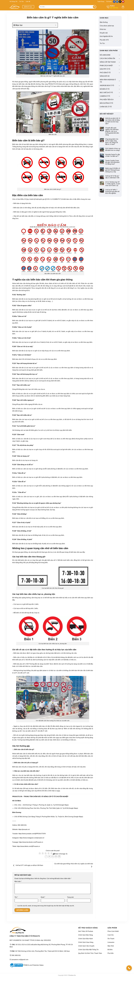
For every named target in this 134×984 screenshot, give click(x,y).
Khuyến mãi (104, 33)
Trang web (70, 897)
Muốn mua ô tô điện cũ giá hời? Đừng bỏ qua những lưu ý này (112, 170)
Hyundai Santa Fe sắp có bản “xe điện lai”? (112, 155)
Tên (16, 897)
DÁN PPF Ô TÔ (105, 69)
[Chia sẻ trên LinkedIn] (59, 856)
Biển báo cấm (16, 144)
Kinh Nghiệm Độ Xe (106, 36)
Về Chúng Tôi (13, 1)
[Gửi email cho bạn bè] (52, 856)
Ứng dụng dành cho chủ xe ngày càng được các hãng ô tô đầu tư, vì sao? (111, 141)
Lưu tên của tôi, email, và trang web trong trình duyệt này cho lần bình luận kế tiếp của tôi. (45, 905)
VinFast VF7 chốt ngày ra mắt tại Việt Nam (29, 865)
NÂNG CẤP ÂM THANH (108, 62)
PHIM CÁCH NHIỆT (106, 65)
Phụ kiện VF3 (104, 40)
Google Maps (63, 805)
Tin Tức (21, 1)
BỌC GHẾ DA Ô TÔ (106, 92)
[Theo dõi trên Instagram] (117, 1)
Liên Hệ (28, 1)
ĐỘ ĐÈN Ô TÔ (104, 89)
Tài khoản (109, 1)
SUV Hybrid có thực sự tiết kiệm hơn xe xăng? (112, 149)
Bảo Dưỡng (104, 22)
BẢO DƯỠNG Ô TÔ (106, 103)
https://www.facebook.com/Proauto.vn (31, 842)
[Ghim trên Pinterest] (56, 856)
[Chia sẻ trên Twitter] (49, 856)
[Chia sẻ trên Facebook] (46, 856)
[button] (28, 6)
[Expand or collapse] (56, 25)
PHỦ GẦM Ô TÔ (105, 72)
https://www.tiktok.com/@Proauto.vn (28, 846)
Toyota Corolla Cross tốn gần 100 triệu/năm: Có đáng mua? (112, 162)
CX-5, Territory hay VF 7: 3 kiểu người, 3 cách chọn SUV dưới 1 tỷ (112, 183)
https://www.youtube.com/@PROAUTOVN (32, 833)
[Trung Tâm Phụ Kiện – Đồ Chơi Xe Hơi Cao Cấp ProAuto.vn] (15, 7)
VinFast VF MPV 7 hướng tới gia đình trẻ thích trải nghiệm (112, 191)
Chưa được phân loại (107, 26)
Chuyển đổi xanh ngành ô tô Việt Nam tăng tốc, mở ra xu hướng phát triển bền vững (112, 131)
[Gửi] (94, 6)
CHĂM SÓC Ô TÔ (106, 106)
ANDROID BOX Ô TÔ (107, 85)
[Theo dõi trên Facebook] (114, 1)
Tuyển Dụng (100, 1)
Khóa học (103, 29)
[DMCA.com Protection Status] (33, 965)
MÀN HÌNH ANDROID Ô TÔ (108, 81)
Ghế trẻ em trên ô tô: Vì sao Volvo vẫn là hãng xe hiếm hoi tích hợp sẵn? (112, 121)
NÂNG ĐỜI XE (105, 76)
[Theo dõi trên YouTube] (123, 1)
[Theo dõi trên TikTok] (120, 1)
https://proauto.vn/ (24, 829)
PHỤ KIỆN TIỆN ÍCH (106, 99)
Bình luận (18, 881)
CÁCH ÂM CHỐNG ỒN (107, 58)
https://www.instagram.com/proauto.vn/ (31, 838)
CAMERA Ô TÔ (105, 96)
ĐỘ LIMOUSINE (105, 55)
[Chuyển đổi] (119, 55)
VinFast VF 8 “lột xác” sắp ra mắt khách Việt (112, 176)
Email (43, 897)
